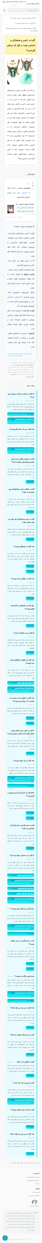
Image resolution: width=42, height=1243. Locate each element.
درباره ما (37, 1183)
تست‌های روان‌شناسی (33, 1180)
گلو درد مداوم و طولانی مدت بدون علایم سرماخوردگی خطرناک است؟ (22, 29)
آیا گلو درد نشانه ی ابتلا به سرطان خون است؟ (23, 18)
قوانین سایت (36, 1192)
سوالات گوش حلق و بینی (16, 1163)
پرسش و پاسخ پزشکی (30, 1163)
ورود (14, 5)
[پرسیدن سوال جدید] (5, 1238)
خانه (38, 1163)
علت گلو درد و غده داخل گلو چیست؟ (25, 23)
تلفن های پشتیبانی (34, 1195)
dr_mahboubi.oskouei (15, 217)
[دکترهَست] (33, 3)
